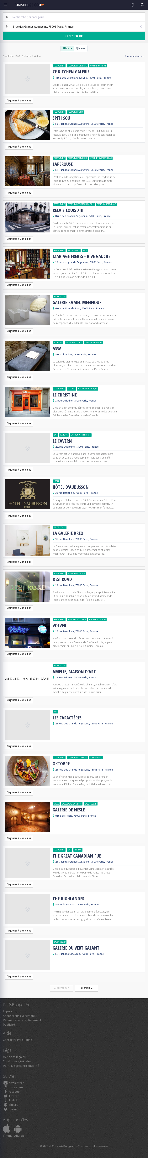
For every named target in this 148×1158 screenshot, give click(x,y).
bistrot (71, 388)
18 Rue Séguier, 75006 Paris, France (76, 677)
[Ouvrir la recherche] (142, 5)
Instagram (15, 1087)
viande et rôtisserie (77, 619)
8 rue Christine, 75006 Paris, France (75, 354)
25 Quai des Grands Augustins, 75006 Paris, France (84, 861)
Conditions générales (17, 1061)
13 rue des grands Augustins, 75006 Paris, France (83, 262)
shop (85, 250)
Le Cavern (62, 440)
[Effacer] (140, 26)
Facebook (14, 1091)
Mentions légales (14, 1057)
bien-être (58, 342)
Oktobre (61, 763)
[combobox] (78, 16)
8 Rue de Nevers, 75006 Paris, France (77, 904)
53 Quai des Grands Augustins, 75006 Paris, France (84, 123)
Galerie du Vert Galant (76, 947)
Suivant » (86, 988)
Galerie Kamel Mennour (77, 302)
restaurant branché (77, 66)
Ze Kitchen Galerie (71, 71)
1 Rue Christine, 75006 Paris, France (76, 400)
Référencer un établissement (22, 1020)
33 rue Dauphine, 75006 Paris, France (76, 492)
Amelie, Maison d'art (74, 671)
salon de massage (74, 342)
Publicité (9, 1024)
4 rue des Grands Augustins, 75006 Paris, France (83, 77)
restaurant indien (76, 573)
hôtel (56, 481)
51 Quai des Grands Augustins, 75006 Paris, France (84, 170)
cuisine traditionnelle (101, 158)
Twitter (13, 1096)
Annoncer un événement (19, 1016)
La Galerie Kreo (68, 533)
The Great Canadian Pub (77, 855)
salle (56, 804)
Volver (59, 625)
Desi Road (62, 579)
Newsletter (16, 1083)
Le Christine (65, 394)
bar (55, 435)
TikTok (13, 1100)
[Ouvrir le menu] (6, 5)
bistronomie (96, 758)
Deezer (13, 1109)
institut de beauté (93, 342)
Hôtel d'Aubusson (71, 486)
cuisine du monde (97, 619)
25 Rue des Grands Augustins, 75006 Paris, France (84, 723)
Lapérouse (63, 164)
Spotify (13, 1105)
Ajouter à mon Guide (19, 100)
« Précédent (61, 988)
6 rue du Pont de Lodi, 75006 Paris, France (79, 308)
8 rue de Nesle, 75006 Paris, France (75, 815)
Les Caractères (67, 717)
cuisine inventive (98, 66)
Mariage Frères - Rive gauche (81, 256)
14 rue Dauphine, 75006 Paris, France (76, 585)
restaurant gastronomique (80, 204)
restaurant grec (75, 112)
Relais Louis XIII (68, 210)
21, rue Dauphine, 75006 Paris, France (77, 446)
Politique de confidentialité (21, 1066)
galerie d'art (60, 296)
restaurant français (106, 204)
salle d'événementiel (71, 804)
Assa (57, 348)
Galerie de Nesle (69, 809)
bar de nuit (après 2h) (81, 435)
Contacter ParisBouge (17, 1040)
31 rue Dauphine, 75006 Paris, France (76, 539)
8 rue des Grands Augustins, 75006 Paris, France (83, 216)
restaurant (59, 66)
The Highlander (68, 898)
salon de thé (73, 250)
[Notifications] (133, 5)
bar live (63, 435)
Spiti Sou (61, 117)
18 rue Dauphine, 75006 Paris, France (76, 631)
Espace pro (10, 1011)
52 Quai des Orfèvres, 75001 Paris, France (79, 954)
